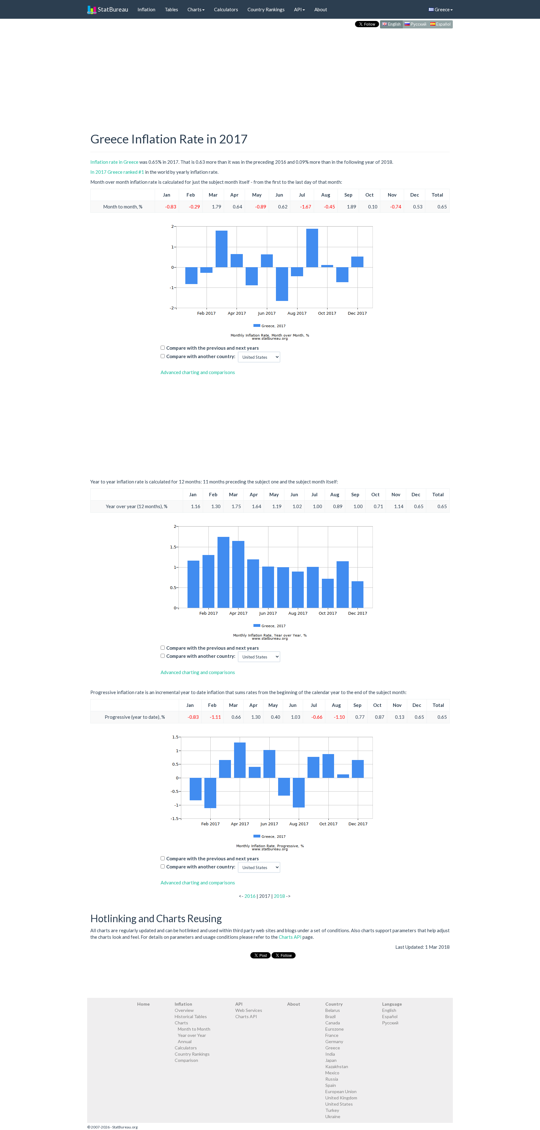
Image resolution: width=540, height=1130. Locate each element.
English (394, 24)
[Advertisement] (270, 74)
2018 (279, 896)
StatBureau (112, 9)
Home (143, 1004)
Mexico (332, 1072)
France (331, 1035)
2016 (250, 896)
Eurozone (334, 1029)
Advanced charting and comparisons (198, 372)
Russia (331, 1079)
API (298, 9)
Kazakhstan (336, 1066)
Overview (184, 1010)
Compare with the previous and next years (212, 348)
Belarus (332, 1010)
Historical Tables (191, 1016)
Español (443, 24)
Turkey (332, 1110)
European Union (341, 1091)
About (320, 9)
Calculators (226, 9)
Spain (330, 1085)
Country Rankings (266, 9)
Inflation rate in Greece (114, 162)
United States (339, 1104)
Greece (442, 9)
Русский (418, 24)
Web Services (248, 1010)
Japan (331, 1060)
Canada (332, 1022)
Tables (171, 9)
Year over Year (192, 1035)
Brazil (330, 1016)
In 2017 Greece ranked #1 (117, 172)
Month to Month (194, 1029)
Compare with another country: (200, 356)
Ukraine (332, 1116)
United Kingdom (341, 1097)
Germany (334, 1041)
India (330, 1054)
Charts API (290, 937)
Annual (185, 1041)
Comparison (186, 1060)
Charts (195, 9)
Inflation (146, 9)
